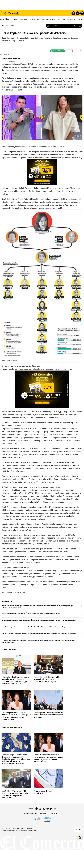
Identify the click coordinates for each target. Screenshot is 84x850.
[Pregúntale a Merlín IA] (80, 837)
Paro (63, 19)
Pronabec (80, 19)
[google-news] (55, 808)
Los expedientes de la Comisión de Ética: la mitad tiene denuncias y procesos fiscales (31, 613)
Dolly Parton (23, 19)
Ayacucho (32, 19)
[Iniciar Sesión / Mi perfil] (82, 13)
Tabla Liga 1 (41, 19)
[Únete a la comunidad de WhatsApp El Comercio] (57, 50)
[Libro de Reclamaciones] (47, 819)
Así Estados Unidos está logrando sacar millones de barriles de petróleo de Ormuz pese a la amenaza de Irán (39, 620)
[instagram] (44, 808)
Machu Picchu (50, 19)
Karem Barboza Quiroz (12, 59)
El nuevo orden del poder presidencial (43, 792)
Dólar (58, 19)
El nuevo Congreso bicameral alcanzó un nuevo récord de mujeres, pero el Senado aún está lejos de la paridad (39, 634)
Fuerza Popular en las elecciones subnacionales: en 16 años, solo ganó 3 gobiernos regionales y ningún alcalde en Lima (16, 715)
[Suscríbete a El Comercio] (77, 13)
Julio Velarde (71, 19)
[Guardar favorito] (76, 50)
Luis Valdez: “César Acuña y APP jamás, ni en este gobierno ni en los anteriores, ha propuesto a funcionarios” (15, 794)
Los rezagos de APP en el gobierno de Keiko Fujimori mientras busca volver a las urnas (48, 714)
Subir (76, 830)
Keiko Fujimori (20, 592)
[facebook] (36, 808)
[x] (40, 808)
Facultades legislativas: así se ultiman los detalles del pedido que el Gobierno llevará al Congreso (35, 627)
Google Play (54, 813)
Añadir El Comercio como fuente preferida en (64, 26)
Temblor (15, 19)
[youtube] (47, 808)
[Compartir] (80, 50)
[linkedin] (51, 808)
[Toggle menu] (2, 13)
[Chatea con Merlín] (73, 13)
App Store (43, 813)
